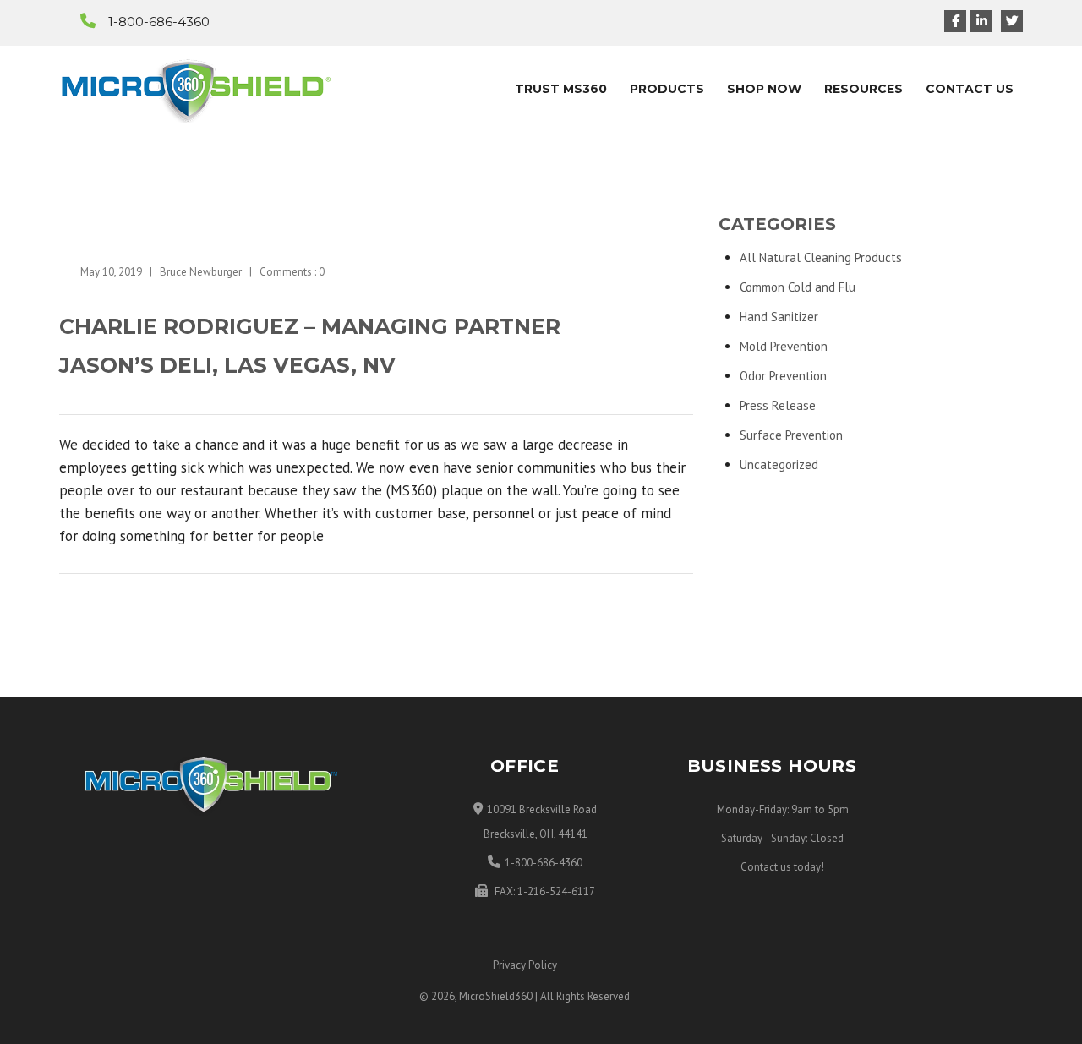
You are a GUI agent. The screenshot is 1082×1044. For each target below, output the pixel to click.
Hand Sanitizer (779, 317)
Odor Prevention (783, 376)
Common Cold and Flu (797, 287)
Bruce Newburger (201, 272)
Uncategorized (779, 464)
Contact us (765, 867)
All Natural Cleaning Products (821, 257)
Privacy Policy (525, 965)
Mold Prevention (784, 346)
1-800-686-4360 (159, 22)
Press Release (778, 405)
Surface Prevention (791, 435)
